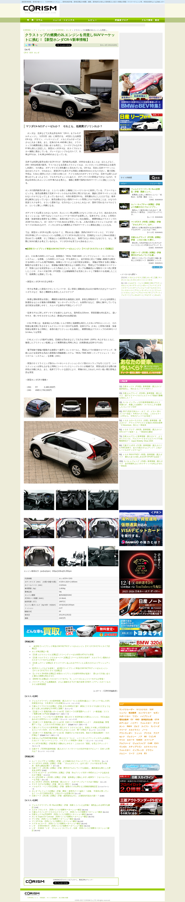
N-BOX (139, 740)
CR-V (26, 53)
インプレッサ (138, 750)
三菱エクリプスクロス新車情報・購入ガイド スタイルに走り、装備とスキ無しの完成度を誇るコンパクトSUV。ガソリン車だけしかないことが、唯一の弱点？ (70, 728)
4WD (137, 719)
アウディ (157, 283)
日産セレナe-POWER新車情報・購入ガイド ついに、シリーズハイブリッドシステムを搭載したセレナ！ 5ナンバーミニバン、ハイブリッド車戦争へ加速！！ (71, 739)
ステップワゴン (135, 747)
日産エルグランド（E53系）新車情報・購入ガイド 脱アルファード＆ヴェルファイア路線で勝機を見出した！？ (140, 395)
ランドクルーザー (126, 709)
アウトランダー (125, 733)
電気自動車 (124, 719)
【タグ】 (27, 50)
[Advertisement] (112, 10)
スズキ (133, 280)
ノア (140, 736)
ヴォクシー (131, 736)
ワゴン (135, 716)
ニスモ (139, 753)
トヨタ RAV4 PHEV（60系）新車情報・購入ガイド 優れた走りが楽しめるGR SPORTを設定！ (140, 455)
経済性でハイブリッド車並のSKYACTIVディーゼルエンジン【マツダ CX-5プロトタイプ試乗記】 (70, 249)
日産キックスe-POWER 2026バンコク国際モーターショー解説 (59, 814)
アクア (156, 733)
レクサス (137, 277)
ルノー (134, 293)
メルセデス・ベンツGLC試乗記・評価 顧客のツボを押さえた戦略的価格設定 (65, 786)
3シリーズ (155, 726)
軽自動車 (132, 713)
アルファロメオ (144, 293)
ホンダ (68, 30)
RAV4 (129, 726)
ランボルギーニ (137, 295)
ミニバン (123, 713)
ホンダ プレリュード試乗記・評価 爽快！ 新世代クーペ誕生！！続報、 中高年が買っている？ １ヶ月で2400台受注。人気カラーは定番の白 (70, 792)
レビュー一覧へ (155, 183)
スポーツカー (125, 716)
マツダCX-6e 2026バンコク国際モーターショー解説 (54, 821)
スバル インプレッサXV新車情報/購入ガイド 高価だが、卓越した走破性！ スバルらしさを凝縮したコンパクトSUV (140, 404)
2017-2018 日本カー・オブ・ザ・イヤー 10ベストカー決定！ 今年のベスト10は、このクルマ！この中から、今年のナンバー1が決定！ (140, 413)
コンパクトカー (144, 713)
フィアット (156, 293)
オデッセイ (124, 723)
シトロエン (126, 293)
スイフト (145, 726)
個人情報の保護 (63, 897)
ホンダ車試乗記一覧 (40, 651)
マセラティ (149, 295)
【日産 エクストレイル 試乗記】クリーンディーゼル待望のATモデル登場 (63, 654)
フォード (152, 285)
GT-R (157, 719)
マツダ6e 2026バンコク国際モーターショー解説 (53, 819)
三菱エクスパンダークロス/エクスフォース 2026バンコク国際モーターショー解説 (67, 812)
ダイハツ (140, 280)
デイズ (156, 723)
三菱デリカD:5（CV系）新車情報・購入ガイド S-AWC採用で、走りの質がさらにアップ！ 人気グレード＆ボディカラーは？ (141, 447)
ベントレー (142, 288)
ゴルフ (136, 726)
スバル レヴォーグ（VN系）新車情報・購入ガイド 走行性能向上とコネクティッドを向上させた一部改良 (141, 463)
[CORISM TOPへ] (39, 9)
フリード (123, 730)
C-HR (150, 743)
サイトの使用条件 (52, 897)
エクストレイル (150, 747)
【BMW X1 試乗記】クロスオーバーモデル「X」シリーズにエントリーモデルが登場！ (68, 679)
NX (145, 736)
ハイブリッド (145, 716)
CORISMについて (32, 897)
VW (151, 283)
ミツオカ (148, 280)
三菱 (155, 277)
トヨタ (130, 277)
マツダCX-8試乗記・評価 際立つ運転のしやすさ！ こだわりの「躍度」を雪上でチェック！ (70, 743)
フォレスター (145, 723)
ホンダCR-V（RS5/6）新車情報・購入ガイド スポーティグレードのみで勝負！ (66, 782)
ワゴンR (152, 736)
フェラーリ (125, 295)
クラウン (149, 750)
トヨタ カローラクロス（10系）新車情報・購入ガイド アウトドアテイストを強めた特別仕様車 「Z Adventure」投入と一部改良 (140, 422)
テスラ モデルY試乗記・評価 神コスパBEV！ (51, 784)
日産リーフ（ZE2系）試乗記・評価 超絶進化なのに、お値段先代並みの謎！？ (65, 796)
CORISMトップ (29, 30)
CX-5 (156, 743)
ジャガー (132, 288)
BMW (147, 283)
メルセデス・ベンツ (135, 283)
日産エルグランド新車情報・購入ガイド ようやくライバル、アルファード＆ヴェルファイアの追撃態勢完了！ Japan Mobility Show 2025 (140, 438)
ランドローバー (127, 290)
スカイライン (134, 730)
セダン (156, 713)
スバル (126, 280)
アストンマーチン (141, 290)
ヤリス (122, 740)
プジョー (158, 290)
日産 (144, 277)
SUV (31, 53)
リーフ (131, 753)
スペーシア (149, 740)
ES (145, 753)
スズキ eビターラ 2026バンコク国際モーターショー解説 (56, 823)
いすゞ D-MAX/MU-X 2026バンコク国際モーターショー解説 (58, 826)
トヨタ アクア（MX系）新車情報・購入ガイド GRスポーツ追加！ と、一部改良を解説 (141, 430)
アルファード (125, 743)
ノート (145, 730)
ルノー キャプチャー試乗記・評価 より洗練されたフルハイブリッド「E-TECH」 (66, 761)
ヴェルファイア (139, 743)
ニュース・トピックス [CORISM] (50, 30)
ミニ (151, 290)
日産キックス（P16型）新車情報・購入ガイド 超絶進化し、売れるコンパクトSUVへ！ (141, 387)
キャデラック (134, 285)
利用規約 (42, 897)
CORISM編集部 (110, 691)
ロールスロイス (154, 288)
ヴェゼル (123, 747)
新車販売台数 (147, 719)
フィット (138, 733)
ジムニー (123, 753)
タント (122, 726)
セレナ (122, 736)
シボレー (144, 285)
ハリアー (134, 723)
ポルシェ (124, 285)
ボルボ (157, 295)
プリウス (147, 733)
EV (132, 719)
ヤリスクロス (142, 709)
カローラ (130, 740)
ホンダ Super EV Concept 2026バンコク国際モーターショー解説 (60, 817)
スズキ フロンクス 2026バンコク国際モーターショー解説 (57, 810)
